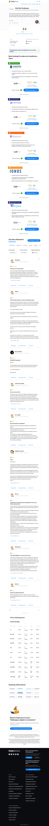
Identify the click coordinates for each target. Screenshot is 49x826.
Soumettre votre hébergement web (16, 786)
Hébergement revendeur (30, 798)
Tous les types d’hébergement (31, 776)
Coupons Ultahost (12, 817)
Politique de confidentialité (14, 795)
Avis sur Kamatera (32, 85)
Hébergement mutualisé (30, 784)
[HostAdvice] (13, 1)
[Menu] (39, 1)
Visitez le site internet (30, 90)
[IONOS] (15, 171)
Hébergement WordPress (30, 781)
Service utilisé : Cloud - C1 (15, 600)
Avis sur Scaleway (22, 8)
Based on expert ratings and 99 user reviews (24, 33)
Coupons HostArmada (13, 812)
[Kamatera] (15, 67)
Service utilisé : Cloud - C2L (16, 403)
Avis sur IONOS (32, 188)
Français (36, 252)
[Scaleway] (11, 9)
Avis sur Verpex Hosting (32, 224)
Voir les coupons (16, 90)
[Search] (37, 1)
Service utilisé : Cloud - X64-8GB (17, 572)
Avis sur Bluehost (32, 153)
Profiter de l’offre (31, 123)
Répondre (14, 285)
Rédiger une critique (34, 240)
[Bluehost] (15, 136)
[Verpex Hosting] (15, 206)
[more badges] (39, 23)
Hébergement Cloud (29, 793)
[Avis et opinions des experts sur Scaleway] (10, 23)
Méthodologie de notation (26, 4)
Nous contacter (12, 779)
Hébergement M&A (32, 769)
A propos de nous (12, 776)
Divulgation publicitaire (36, 4)
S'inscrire (29, 757)
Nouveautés (23, 252)
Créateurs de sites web (30, 800)
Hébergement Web (29, 779)
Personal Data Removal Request (15, 793)
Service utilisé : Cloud (15, 340)
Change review (23, 285)
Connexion (37, 757)
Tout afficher (12, 45)
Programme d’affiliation (13, 784)
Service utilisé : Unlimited (15, 280)
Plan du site (11, 781)
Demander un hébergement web (15, 788)
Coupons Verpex (12, 819)
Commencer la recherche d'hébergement (22, 728)
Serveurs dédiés (28, 795)
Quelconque (12, 252)
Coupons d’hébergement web (15, 807)
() (31, 285)
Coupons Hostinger (13, 814)
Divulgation (11, 791)
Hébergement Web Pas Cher (31, 786)
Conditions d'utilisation (13, 798)
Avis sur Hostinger (32, 118)
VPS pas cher (28, 791)
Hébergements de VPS (30, 788)
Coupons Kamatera (12, 810)
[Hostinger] (15, 102)
